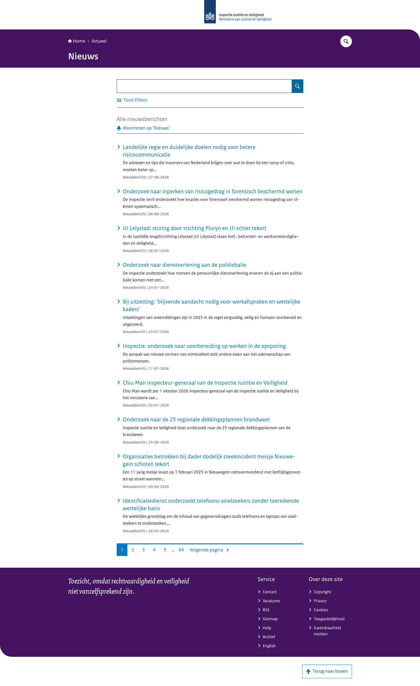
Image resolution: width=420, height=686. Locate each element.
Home (79, 41)
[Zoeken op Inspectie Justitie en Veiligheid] (346, 41)
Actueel (99, 41)
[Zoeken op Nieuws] (297, 86)
